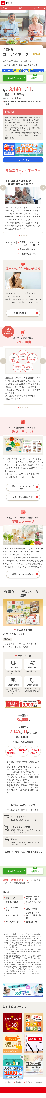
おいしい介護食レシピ (23, 497)
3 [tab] (22, 407)
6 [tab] (27, 407)
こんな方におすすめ (33, 903)
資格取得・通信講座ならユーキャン (16, 880)
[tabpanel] (23, 204)
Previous (3, 188)
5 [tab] (26, 235)
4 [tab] (24, 235)
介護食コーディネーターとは (32, 898)
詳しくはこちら (23, 160)
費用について (31, 922)
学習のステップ (12, 922)
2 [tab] (21, 235)
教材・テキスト (12, 915)
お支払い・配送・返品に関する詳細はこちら (23, 853)
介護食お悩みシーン (28, 254)
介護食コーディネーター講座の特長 (33, 915)
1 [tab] (19, 235)
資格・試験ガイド (27, 249)
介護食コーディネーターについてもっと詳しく (30, 243)
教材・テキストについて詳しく (23, 487)
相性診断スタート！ (23, 313)
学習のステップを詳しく (23, 574)
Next (43, 188)
